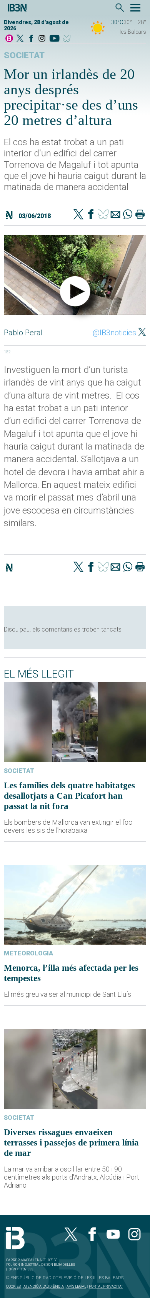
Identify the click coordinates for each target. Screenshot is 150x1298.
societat (24, 55)
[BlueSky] (68, 38)
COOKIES (13, 1286)
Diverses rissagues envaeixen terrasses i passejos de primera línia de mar (71, 1142)
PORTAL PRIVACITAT (106, 1286)
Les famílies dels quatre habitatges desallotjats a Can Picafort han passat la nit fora (69, 795)
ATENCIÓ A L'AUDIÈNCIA (43, 1286)
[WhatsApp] (127, 215)
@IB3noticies (114, 332)
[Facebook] (31, 38)
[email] (115, 215)
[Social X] (20, 38)
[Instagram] (42, 38)
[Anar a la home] (9, 38)
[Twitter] (78, 215)
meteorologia (28, 953)
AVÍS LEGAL (76, 1286)
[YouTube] (54, 38)
